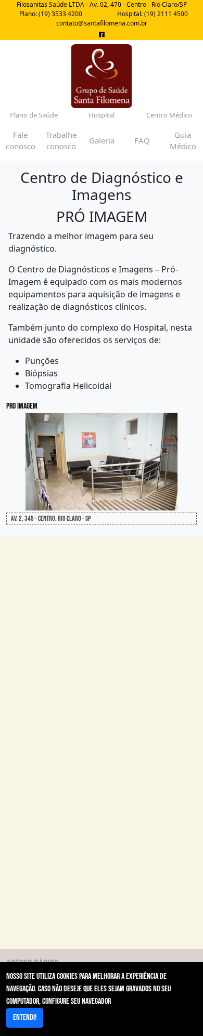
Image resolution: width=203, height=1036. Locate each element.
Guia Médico (183, 140)
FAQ (142, 140)
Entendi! (24, 1017)
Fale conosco (20, 140)
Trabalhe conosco (61, 140)
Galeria (102, 140)
